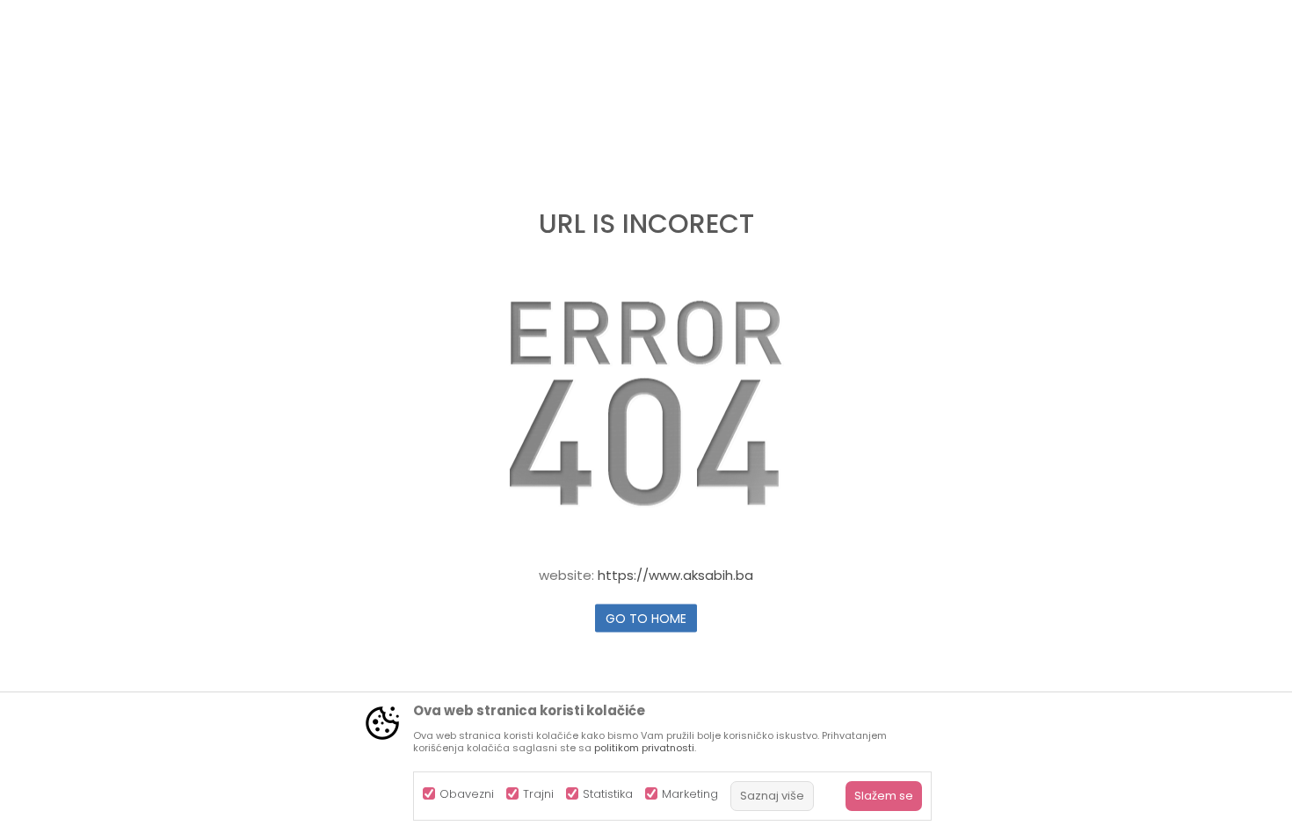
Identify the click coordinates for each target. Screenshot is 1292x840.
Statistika (608, 793)
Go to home (646, 618)
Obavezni (466, 793)
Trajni (538, 793)
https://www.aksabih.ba (675, 575)
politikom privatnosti (644, 748)
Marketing (690, 793)
